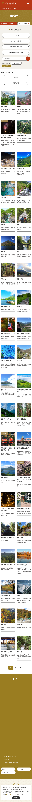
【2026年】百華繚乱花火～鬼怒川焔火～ (7, 136)
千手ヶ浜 (3, 390)
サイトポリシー (10, 794)
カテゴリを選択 (16, 41)
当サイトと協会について (11, 756)
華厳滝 (19, 106)
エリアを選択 (16, 35)
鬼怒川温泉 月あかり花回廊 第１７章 (8, 449)
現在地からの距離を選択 (16, 52)
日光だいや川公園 (22, 565)
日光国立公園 (20, 168)
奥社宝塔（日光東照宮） (8, 537)
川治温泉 (19, 361)
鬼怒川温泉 (4, 106)
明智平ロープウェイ (6, 419)
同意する (16, 798)
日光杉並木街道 (21, 419)
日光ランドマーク (6, 361)
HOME (3, 8)
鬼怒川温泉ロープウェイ (8, 333)
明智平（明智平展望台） (24, 333)
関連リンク (6, 759)
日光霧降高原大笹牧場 (23, 448)
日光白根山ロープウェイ (8, 565)
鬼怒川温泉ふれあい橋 (23, 508)
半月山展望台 (5, 477)
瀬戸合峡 (3, 624)
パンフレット (22, 769)
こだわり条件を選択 (16, 47)
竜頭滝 (19, 197)
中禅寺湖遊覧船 (5, 306)
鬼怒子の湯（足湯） (6, 652)
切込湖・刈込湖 (5, 595)
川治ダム (19, 595)
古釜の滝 (19, 652)
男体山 (3, 252)
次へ (21, 668)
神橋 (18, 252)
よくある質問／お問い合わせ (12, 762)
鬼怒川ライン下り (6, 197)
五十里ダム (20, 624)
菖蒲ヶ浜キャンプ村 (22, 279)
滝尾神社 (3, 279)
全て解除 (5, 66)
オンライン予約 (23, 23)
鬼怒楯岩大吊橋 (21, 135)
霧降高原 (19, 306)
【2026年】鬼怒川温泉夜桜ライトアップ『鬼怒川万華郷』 (24, 479)
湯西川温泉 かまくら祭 (8, 168)
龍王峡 (3, 224)
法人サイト (5, 769)
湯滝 (18, 224)
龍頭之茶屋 (20, 537)
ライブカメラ (6, 773)
